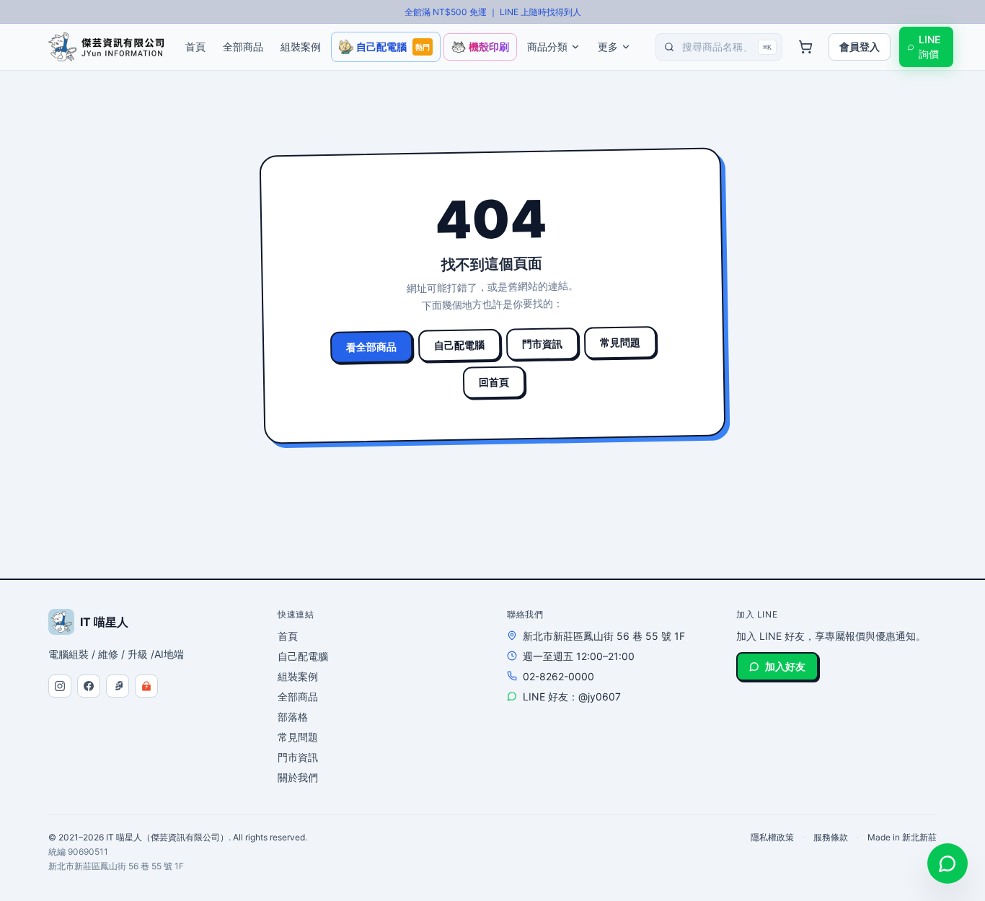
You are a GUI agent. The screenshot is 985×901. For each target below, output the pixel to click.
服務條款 (830, 837)
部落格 (293, 717)
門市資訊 (542, 343)
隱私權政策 (772, 837)
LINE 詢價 (929, 46)
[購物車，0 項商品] (805, 46)
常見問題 (620, 341)
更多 (608, 46)
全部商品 (298, 696)
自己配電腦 (459, 344)
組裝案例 (298, 676)
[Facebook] (88, 686)
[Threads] (117, 686)
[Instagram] (59, 686)
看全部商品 (371, 346)
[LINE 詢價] (947, 863)
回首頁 (494, 382)
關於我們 (298, 777)
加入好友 (785, 666)
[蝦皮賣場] (146, 686)
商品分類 (547, 46)
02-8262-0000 (558, 676)
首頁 (288, 636)
